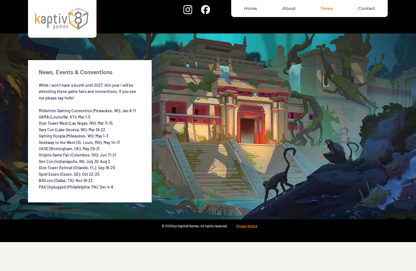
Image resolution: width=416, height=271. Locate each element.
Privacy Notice (246, 226)
